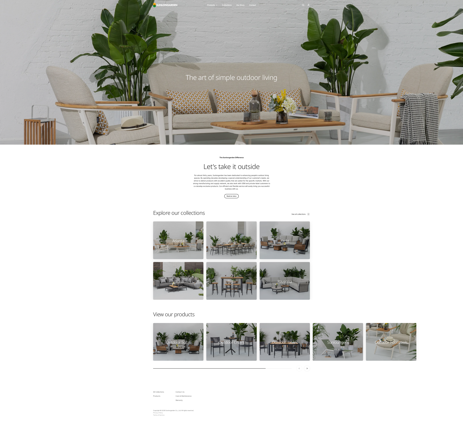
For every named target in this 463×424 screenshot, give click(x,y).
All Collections (158, 392)
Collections (227, 5)
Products (211, 5)
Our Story (240, 5)
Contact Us (180, 392)
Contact (252, 5)
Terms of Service (158, 415)
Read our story (231, 196)
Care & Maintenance (183, 396)
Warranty (179, 400)
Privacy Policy (158, 413)
